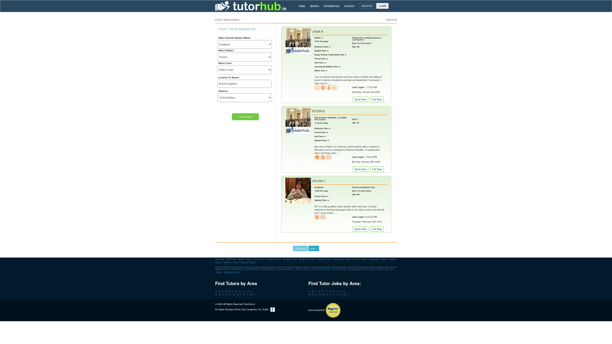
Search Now (245, 116)
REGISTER (366, 5)
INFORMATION (331, 6)
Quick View (360, 99)
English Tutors (274, 259)
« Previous (300, 248)
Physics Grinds (303, 269)
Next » (313, 248)
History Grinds (376, 269)
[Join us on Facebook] (272, 309)
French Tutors (360, 259)
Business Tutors (307, 259)
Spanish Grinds (231, 272)
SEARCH (314, 6)
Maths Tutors (244, 259)
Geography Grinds (357, 269)
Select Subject (226, 50)
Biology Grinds (268, 269)
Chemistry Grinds (321, 269)
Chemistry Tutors (342, 259)
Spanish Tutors (248, 262)
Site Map (219, 259)
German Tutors (231, 262)
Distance (223, 91)
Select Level (225, 63)
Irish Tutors (259, 259)
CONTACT (349, 6)
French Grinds (339, 269)
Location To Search (228, 77)
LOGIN (382, 5)
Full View (377, 99)
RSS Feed (231, 259)
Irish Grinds (236, 269)
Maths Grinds (222, 269)
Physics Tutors (324, 259)
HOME (302, 6)
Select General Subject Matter (234, 37)
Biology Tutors (290, 259)
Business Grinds (285, 269)
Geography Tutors (378, 259)
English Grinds (251, 269)
